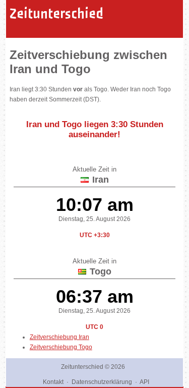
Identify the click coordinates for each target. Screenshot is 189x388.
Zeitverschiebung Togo (61, 347)
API (144, 381)
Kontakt (53, 381)
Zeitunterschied (56, 14)
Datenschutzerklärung (102, 381)
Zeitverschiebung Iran (59, 337)
